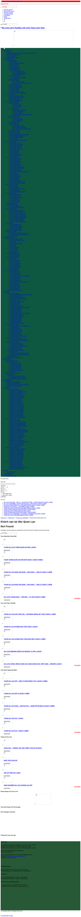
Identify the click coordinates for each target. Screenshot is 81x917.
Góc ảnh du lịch (8, 9)
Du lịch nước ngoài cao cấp (15, 238)
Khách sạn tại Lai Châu (16, 413)
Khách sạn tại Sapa (15, 400)
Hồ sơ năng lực (11, 56)
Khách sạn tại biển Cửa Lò (17, 429)
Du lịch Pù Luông (15, 121)
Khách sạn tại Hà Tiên (16, 459)
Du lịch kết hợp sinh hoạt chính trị (19, 234)
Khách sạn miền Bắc (13, 389)
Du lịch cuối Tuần (12, 60)
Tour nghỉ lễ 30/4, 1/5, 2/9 (17, 97)
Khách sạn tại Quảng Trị (17, 434)
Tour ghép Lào (14, 351)
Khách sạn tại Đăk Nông (17, 469)
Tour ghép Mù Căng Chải (17, 316)
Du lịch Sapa (17, 104)
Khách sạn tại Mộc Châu (17, 407)
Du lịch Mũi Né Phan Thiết (17, 181)
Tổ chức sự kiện (8, 12)
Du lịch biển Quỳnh (15, 164)
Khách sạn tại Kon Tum (16, 464)
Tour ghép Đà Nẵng (15, 329)
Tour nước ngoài (7, 495)
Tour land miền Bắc (12, 204)
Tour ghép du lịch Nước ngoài (15, 350)
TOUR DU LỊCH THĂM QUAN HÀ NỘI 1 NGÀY (17, 511)
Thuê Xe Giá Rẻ (8, 14)
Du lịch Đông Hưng (15, 280)
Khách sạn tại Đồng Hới (17, 433)
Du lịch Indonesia (15, 267)
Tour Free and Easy (12, 236)
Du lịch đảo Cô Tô (15, 147)
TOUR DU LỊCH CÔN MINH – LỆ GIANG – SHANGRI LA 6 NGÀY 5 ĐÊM (24, 513)
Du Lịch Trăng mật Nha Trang (18, 217)
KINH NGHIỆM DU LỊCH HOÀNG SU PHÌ (18, 785)
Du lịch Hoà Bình (15, 88)
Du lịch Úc (13, 241)
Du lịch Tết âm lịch (15, 98)
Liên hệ (6, 470)
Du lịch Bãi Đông (15, 163)
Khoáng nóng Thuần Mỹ (17, 63)
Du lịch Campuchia (15, 260)
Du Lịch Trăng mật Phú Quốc (18, 221)
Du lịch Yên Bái (14, 80)
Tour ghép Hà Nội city (16, 296)
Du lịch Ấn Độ (14, 248)
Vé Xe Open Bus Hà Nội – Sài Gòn (17, 379)
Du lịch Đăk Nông (15, 190)
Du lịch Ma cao (14, 283)
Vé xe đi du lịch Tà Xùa (13, 373)
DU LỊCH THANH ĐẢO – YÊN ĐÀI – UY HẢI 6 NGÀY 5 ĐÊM (24, 597)
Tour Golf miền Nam (15, 228)
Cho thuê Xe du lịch (12, 361)
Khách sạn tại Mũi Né (16, 446)
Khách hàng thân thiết (13, 54)
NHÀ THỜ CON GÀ (10, 760)
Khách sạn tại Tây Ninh (16, 451)
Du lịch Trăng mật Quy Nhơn (18, 216)
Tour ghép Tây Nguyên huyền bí (19, 340)
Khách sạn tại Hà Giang (16, 409)
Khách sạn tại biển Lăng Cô (18, 436)
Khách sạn (7, 387)
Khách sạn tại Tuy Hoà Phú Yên (19, 441)
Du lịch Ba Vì (13, 61)
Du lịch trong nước (9, 58)
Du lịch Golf (10, 223)
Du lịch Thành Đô (15, 277)
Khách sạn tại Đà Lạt (16, 463)
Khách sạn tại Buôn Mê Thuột (18, 467)
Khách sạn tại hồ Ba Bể (16, 406)
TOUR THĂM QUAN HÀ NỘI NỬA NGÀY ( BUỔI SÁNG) (20, 509)
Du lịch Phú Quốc (15, 200)
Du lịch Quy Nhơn (15, 177)
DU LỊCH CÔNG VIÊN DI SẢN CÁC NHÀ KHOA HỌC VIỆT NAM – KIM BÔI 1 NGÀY (33, 664)
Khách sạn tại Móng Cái (17, 396)
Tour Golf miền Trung (16, 226)
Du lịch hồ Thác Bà (18, 81)
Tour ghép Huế (14, 327)
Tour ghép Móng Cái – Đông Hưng (20, 307)
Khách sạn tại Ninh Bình (17, 416)
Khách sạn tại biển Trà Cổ (17, 394)
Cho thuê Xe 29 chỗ (15, 367)
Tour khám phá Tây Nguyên (18, 191)
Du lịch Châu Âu (14, 247)
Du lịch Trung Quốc (12, 270)
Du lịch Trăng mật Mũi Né (17, 220)
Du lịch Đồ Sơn (14, 90)
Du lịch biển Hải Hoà (16, 161)
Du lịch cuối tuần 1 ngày (17, 91)
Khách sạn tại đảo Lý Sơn (17, 440)
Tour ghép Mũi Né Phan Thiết (18, 336)
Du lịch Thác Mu (17, 120)
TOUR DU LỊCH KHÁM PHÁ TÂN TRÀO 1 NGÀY (21, 627)
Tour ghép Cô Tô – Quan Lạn (18, 299)
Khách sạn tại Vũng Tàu (17, 450)
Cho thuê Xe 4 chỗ (15, 363)
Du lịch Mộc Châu (18, 111)
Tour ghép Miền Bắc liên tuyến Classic (21, 294)
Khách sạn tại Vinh (15, 427)
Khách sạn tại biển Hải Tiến (18, 421)
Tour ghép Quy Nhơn (16, 331)
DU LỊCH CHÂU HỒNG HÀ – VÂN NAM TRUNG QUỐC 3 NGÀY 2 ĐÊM (24, 505)
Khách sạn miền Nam (13, 447)
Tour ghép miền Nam (13, 341)
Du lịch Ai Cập (14, 250)
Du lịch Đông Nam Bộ (16, 197)
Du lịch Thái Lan (14, 261)
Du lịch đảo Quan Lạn (16, 148)
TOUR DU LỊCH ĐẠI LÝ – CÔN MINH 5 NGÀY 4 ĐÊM (19, 506)
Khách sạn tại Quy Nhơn (17, 443)
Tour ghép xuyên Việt (13, 356)
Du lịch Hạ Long (14, 150)
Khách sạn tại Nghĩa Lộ (16, 414)
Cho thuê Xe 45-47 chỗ (16, 370)
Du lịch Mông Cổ (15, 288)
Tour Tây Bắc (14, 138)
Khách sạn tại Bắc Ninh (16, 401)
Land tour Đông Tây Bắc (17, 207)
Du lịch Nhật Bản (15, 256)
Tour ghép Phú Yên (15, 333)
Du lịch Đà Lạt (14, 186)
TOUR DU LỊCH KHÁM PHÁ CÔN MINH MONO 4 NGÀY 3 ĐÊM (22, 508)
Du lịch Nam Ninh (15, 278)
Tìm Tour (3, 496)
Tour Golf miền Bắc (15, 224)
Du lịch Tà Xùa (17, 113)
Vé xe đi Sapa (11, 371)
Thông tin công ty (12, 471)
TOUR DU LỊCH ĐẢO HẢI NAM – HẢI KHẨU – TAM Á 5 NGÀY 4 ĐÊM (28, 572)
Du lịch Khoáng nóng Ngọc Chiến (22, 114)
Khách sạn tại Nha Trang (17, 444)
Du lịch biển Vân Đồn (16, 146)
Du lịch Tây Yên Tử (18, 74)
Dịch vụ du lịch (8, 359)
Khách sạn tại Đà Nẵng (16, 437)
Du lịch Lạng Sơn (15, 84)
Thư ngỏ (9, 51)
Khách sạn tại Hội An (16, 439)
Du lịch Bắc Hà (17, 106)
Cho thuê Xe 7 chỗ (15, 364)
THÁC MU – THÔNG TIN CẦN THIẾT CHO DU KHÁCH (23, 748)
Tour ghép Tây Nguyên (13, 337)
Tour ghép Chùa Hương (17, 306)
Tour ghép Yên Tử (15, 304)
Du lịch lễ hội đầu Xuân (16, 96)
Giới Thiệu (7, 50)
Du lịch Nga (13, 244)
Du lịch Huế (13, 173)
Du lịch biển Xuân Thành (17, 167)
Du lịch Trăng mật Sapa (16, 210)
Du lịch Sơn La (14, 108)
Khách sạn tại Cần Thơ (16, 456)
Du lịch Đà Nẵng (14, 174)
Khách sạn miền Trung (13, 419)
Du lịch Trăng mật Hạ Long (17, 211)
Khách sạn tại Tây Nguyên (14, 461)
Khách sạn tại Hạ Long (16, 390)
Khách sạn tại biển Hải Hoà (18, 424)
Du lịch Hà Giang (15, 130)
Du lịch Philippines (15, 266)
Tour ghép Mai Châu (16, 317)
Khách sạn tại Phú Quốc (17, 454)
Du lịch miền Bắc (12, 141)
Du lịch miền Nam (12, 193)
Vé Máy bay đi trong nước (17, 376)
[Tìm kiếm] (1, 24)
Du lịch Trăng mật (12, 208)
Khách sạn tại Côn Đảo (16, 453)
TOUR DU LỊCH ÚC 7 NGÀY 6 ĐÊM (16, 731)
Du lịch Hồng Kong (15, 286)
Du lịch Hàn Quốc (15, 254)
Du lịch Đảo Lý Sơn (15, 176)
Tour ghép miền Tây (15, 347)
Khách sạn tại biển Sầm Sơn (18, 423)
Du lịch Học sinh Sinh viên (14, 230)
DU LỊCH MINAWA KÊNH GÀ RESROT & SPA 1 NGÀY (23, 651)
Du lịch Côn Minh (15, 274)
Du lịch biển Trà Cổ (15, 143)
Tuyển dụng (7, 18)
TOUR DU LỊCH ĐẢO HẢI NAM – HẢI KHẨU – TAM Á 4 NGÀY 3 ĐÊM (28, 584)
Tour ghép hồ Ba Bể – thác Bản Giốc (20, 313)
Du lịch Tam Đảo (14, 67)
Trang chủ (3, 518)
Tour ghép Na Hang (15, 311)
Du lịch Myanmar (15, 268)
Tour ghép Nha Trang (16, 334)
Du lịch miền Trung (12, 157)
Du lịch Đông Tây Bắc (13, 101)
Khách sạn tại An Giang (16, 457)
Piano (5, 16)
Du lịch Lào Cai (14, 103)
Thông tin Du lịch (12, 476)
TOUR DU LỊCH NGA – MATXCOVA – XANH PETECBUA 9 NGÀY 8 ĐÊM (29, 706)
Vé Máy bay (10, 374)
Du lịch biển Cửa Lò (15, 166)
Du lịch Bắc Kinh (15, 271)
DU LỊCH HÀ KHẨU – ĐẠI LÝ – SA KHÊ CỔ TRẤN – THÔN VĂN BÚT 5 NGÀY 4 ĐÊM (28, 502)
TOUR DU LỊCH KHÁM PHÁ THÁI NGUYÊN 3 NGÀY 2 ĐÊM (24, 639)
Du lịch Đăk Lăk (14, 187)
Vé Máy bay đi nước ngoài (17, 377)
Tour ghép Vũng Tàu (16, 343)
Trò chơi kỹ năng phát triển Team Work (18, 384)
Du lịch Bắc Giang (15, 70)
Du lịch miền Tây (15, 198)
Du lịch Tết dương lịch (16, 100)
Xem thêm (77, 598)
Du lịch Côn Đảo (14, 201)
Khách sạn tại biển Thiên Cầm (18, 431)
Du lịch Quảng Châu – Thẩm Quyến (20, 276)
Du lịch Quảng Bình (15, 170)
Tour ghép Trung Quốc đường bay (19, 354)
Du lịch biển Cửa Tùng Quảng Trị (19, 171)
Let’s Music (7, 15)
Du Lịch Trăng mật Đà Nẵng (18, 214)
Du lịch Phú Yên (14, 178)
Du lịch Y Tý (16, 107)
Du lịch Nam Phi (14, 251)
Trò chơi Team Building (13, 383)
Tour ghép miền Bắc (12, 293)
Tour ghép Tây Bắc (15, 321)
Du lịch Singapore (15, 263)
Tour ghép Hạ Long (15, 300)
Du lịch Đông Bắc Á (12, 253)
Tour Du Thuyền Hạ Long (17, 301)
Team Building (8, 380)
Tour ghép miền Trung (13, 324)
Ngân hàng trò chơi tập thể (14, 386)
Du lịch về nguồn (11, 231)
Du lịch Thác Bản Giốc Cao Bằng (19, 134)
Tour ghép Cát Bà (15, 303)
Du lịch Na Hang (14, 131)
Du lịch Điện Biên (15, 116)
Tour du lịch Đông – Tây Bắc (18, 140)
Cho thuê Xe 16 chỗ (15, 366)
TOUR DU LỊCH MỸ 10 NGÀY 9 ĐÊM (16, 693)
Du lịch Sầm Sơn (15, 160)
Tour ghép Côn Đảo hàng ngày (18, 346)
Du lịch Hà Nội (14, 66)
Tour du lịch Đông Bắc (16, 137)
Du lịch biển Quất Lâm (16, 154)
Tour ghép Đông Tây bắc (17, 323)
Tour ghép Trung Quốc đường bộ (19, 353)
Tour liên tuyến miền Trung (17, 183)
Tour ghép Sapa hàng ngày (17, 297)
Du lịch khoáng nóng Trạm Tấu (22, 83)
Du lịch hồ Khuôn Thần (19, 73)
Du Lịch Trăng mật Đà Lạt (17, 218)
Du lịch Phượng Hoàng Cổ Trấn (19, 281)
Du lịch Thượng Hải (15, 273)
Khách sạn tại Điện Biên (17, 411)
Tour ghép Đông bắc (16, 320)
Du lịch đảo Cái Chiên (16, 144)
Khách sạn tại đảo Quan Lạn (18, 391)
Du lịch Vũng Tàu (15, 196)
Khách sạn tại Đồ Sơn (16, 403)
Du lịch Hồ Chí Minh (15, 194)
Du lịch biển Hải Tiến (16, 158)
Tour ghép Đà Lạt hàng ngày (18, 339)
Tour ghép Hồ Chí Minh (16, 344)
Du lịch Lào (13, 258)
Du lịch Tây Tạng (15, 287)
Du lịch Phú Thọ (14, 78)
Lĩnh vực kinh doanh (12, 57)
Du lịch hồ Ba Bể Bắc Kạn (17, 136)
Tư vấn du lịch (8, 474)
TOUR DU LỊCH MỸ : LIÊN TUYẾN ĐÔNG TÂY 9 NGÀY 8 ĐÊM (25, 681)
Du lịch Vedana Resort (19, 77)
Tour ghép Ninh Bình (16, 309)
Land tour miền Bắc (15, 206)
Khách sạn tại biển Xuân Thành (19, 430)
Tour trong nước (7, 493)
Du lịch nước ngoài (9, 237)
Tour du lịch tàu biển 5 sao (17, 240)
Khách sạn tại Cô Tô (16, 393)
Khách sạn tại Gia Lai (16, 466)
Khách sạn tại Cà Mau (16, 460)
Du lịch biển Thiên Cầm (16, 168)
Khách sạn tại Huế (15, 420)
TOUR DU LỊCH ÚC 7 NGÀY (13, 718)
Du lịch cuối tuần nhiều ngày (18, 93)
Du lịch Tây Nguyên (12, 184)
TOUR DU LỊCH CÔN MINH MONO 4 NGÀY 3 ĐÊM (18, 515)
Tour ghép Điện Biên (16, 319)
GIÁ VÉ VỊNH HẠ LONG (12, 773)
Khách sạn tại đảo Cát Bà (17, 397)
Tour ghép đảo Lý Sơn (16, 330)
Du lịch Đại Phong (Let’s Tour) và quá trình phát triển (21, 53)
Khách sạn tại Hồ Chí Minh (17, 449)
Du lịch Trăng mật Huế (16, 213)
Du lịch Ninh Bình (15, 76)
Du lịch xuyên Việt (12, 203)
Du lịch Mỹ (13, 246)
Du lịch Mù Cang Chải (19, 127)
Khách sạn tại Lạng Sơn (17, 404)
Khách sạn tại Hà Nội (16, 399)
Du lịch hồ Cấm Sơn (19, 71)
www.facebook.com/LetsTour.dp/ (16, 856)
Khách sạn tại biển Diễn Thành (19, 426)
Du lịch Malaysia (14, 264)
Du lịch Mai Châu (18, 118)
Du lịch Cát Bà (14, 151)
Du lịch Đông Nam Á (13, 257)
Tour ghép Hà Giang (15, 310)
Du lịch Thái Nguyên (16, 86)
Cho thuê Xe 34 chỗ (15, 369)
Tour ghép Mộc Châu (16, 314)
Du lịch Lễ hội (11, 94)
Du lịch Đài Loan (15, 284)
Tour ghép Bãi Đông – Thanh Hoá (19, 326)
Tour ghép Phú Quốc (16, 349)
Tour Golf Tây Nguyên (16, 227)
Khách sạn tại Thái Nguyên (17, 417)
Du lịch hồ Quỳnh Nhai (19, 110)
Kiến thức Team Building (14, 381)
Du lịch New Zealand (16, 243)
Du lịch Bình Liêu (15, 68)
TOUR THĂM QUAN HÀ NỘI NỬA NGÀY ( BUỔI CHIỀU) (20, 512)
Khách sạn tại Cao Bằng (17, 410)
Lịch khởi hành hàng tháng (14, 290)
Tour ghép (6, 291)
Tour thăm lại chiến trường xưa (18, 233)
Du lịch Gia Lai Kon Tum (17, 188)
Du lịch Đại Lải (14, 64)
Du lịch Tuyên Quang (16, 87)
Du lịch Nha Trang (15, 180)
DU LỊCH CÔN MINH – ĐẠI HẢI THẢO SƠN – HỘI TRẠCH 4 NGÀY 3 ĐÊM (25, 503)
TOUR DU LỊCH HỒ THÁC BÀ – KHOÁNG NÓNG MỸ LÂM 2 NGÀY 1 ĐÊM (30, 614)
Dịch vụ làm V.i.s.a (9, 11)
